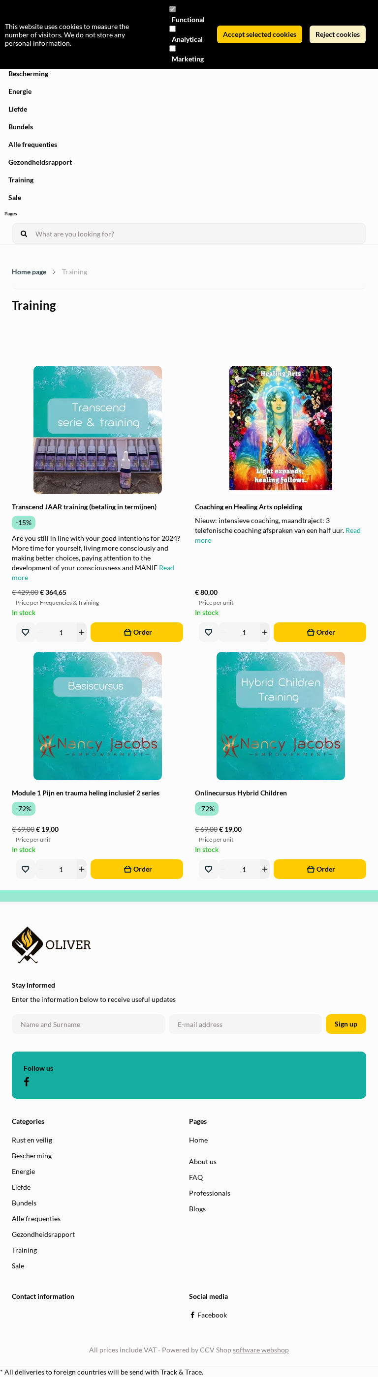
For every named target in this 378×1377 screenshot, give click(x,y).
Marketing (188, 59)
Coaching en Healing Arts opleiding (248, 506)
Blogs (197, 1208)
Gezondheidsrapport (40, 162)
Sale (14, 197)
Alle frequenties (32, 144)
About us (203, 1161)
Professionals (209, 1193)
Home (198, 1140)
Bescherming (28, 73)
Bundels (20, 126)
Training (20, 180)
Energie (20, 91)
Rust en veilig (32, 1140)
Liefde (17, 109)
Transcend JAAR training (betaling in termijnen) (84, 506)
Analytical (187, 39)
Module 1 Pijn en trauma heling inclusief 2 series (85, 793)
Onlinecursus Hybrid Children (241, 793)
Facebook (212, 1315)
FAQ (196, 1177)
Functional (188, 19)
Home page (29, 271)
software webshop (261, 1350)
